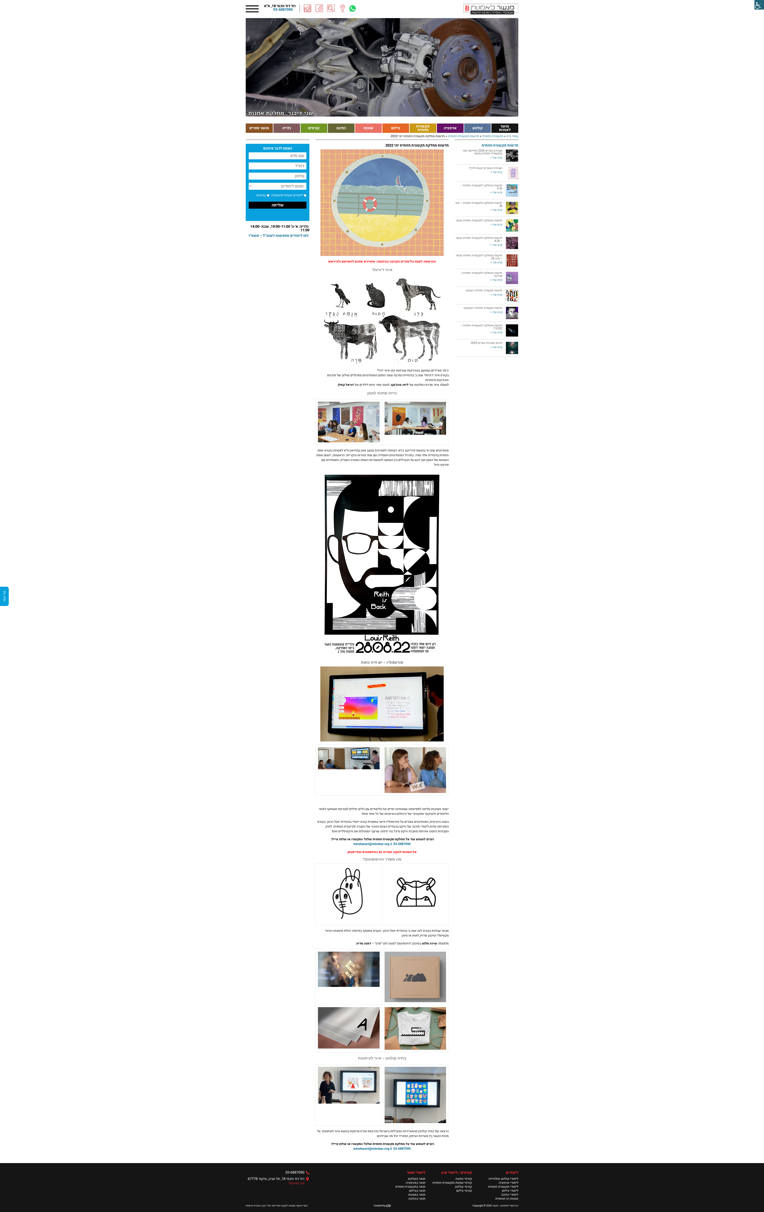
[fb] (319, 8)
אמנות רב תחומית (506, 1198)
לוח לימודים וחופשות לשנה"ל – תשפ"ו (279, 235)
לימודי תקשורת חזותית (503, 1186)
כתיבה (341, 128)
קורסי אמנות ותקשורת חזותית (452, 1182)
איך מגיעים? (296, 1183)
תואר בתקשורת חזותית (410, 1186)
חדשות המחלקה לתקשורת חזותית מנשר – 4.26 (479, 239)
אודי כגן (267, 1205)
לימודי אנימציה (508, 1182)
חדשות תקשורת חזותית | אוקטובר (482, 308)
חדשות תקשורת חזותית (463, 136)
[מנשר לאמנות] (490, 9)
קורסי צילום (464, 1190)
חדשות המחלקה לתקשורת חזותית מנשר (479, 220)
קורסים (314, 128)
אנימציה (450, 128)
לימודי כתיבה (509, 1194)
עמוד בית (512, 136)
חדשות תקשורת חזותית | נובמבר (483, 290)
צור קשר (4, 596)
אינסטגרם (369, 852)
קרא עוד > (496, 158)
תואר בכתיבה (416, 1198)
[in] (308, 8)
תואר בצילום (417, 1190)
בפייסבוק (354, 852)
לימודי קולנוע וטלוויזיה (503, 1178)
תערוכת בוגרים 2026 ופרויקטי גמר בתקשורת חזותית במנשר (482, 152)
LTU (388, 1205)
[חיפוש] (331, 8)
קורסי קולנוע (463, 1186)
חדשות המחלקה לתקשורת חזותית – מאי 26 (478, 204)
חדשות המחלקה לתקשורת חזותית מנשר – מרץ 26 (479, 256)
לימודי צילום (510, 1190)
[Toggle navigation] (252, 8)
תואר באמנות (416, 1194)
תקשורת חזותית (423, 128)
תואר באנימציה (415, 1182)
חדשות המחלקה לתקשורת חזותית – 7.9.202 (481, 326)
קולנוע (477, 128)
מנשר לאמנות (505, 128)
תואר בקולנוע (416, 1178)
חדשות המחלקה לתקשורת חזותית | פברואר (482, 274)
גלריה (286, 128)
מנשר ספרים (259, 128)
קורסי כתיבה (463, 1178)
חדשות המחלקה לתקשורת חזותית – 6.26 (481, 186)
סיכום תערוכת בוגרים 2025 (486, 343)
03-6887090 (283, 10)
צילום (395, 128)
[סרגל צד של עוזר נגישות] (759, 5)
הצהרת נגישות (253, 1205)
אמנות (368, 128)
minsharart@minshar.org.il (372, 844)
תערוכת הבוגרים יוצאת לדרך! (485, 168)
